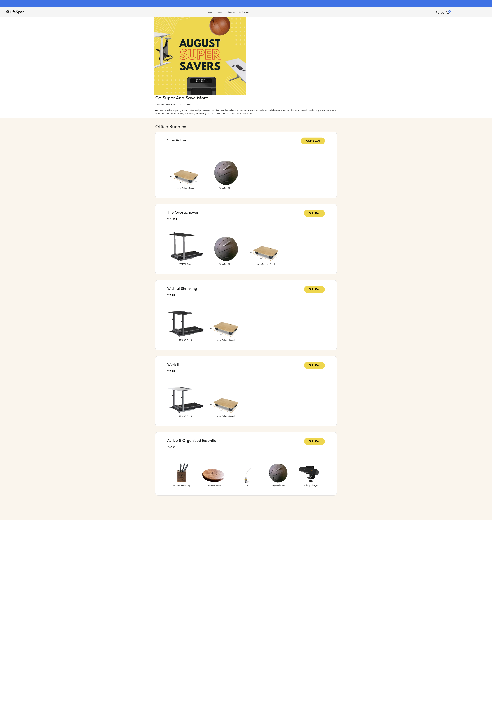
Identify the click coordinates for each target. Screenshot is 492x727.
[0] (447, 12)
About (219, 12)
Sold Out (314, 213)
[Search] (437, 12)
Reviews (231, 12)
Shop (210, 12)
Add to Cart (313, 140)
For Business (243, 12)
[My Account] (442, 12)
